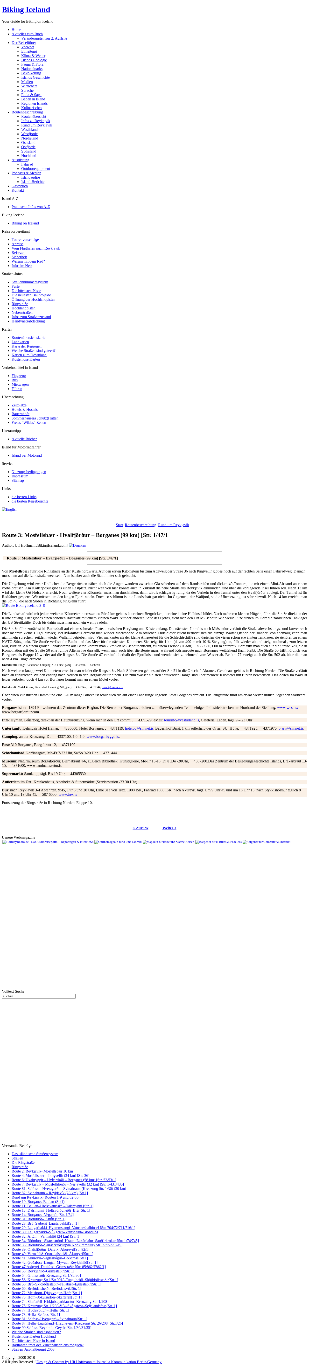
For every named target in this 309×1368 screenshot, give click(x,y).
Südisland (28, 151)
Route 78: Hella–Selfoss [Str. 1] (36, 1314)
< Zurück (140, 828)
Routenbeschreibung (140, 525)
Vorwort (27, 47)
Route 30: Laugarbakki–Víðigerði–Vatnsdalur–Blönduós (55, 1232)
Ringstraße (20, 1167)
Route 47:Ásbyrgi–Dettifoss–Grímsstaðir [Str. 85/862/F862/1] (59, 1267)
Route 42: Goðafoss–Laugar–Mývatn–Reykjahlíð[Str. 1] (55, 1262)
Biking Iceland (26, 9)
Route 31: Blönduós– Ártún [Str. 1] (38, 1219)
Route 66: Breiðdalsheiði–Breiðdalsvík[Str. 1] (46, 1288)
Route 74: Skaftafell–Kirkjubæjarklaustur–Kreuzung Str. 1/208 (59, 1301)
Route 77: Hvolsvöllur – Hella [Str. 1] (40, 1310)
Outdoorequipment (35, 169)
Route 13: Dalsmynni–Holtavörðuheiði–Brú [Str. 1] (51, 1210)
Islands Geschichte (35, 77)
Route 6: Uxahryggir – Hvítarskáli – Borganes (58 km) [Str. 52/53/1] (64, 1180)
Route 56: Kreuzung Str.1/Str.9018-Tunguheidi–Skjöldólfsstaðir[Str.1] (65, 1280)
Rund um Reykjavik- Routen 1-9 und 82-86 (45, 1197)
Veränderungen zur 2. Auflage (44, 38)
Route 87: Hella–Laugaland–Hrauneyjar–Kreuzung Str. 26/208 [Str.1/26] (67, 1323)
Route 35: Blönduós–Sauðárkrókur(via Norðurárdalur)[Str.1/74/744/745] (67, 1245)
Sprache (27, 90)
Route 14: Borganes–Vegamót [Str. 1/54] (43, 1215)
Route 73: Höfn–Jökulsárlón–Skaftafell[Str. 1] (47, 1297)
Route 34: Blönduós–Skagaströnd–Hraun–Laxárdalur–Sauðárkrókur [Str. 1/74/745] (75, 1241)
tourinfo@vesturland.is (181, 720)
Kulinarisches (31, 108)
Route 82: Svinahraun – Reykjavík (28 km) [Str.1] (50, 1193)
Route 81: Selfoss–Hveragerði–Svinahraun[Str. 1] (49, 1319)
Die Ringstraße (23, 1162)
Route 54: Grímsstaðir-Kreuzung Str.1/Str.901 (46, 1275)
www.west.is (287, 707)
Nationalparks (31, 69)
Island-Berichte (32, 182)
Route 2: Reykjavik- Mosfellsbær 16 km (42, 1171)
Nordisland (29, 138)
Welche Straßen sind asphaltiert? (36, 1332)
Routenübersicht (33, 116)
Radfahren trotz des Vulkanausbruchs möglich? (48, 1345)
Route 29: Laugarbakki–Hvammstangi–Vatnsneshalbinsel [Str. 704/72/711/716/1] (73, 1228)
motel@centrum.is (112, 687)
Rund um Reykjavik (36, 125)
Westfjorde (29, 134)
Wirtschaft (29, 86)
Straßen (17, 1158)
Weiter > (169, 828)
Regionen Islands (34, 103)
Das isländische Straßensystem (35, 1154)
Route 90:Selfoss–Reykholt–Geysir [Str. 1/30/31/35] (51, 1328)
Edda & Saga (31, 95)
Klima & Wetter (33, 56)
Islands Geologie (34, 60)
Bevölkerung (31, 73)
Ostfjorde (28, 147)
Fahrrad (27, 164)
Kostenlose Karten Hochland (34, 1336)
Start (119, 525)
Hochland (28, 156)
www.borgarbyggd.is (102, 736)
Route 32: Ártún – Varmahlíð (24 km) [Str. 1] (46, 1236)
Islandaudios (30, 177)
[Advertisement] (58, 519)
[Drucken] (77, 545)
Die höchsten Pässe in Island (33, 1341)
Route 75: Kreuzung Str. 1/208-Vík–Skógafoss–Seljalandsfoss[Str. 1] (64, 1306)
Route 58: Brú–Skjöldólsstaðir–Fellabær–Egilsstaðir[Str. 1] (56, 1284)
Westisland (29, 129)
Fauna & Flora (32, 64)
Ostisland (28, 142)
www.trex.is (67, 794)
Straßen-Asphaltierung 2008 (33, 1349)
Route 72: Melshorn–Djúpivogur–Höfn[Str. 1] (47, 1293)
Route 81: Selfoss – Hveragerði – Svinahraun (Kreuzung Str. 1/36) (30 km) (69, 1189)
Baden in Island (33, 99)
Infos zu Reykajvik (35, 121)
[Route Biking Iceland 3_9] (23, 605)
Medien (27, 82)
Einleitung (29, 51)
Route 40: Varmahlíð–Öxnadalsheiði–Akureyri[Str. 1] (52, 1254)
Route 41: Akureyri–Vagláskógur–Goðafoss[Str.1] (50, 1258)
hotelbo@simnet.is (139, 728)
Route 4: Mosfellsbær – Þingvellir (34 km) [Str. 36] (50, 1175)
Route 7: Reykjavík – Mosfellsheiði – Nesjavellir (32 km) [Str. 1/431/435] (68, 1184)
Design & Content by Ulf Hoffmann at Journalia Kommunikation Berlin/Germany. (99, 1362)
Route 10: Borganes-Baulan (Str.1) (38, 1202)
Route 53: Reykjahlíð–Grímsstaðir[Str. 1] (43, 1271)
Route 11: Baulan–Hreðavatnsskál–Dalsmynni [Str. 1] (52, 1206)
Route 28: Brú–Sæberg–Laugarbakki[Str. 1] (45, 1223)
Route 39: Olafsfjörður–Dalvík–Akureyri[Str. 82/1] (50, 1249)
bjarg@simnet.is (291, 728)
